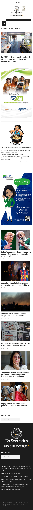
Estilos (17, 504)
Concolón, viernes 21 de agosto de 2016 (12, 154)
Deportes (25, 502)
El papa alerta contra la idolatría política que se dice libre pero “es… (15, 404)
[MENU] (4, 23)
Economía (10, 502)
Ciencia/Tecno (6, 55)
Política (4, 502)
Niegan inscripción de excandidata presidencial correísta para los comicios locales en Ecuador (15, 374)
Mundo (20, 502)
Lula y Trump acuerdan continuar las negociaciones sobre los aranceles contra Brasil (16, 254)
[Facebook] (14, 2)
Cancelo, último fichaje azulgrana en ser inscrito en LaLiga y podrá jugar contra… (15, 285)
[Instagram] (19, 2)
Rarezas (22, 504)
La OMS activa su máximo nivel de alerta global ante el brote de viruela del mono (16, 59)
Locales (15, 502)
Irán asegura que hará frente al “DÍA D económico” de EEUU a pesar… (15, 344)
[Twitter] (16, 2)
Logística (5, 505)
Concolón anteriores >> (26, 162)
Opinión (13, 504)
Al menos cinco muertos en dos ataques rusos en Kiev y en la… (13, 314)
